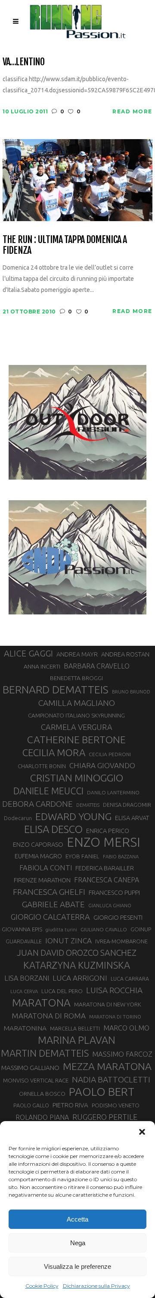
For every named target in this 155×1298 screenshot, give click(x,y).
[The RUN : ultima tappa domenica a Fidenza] (77, 179)
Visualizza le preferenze (77, 1266)
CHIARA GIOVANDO (102, 765)
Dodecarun (18, 818)
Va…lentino (23, 61)
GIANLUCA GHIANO (109, 905)
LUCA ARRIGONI (80, 978)
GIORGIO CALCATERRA (50, 916)
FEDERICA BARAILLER (104, 868)
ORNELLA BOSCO (42, 1093)
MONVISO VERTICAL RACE (35, 1080)
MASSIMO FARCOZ (122, 1054)
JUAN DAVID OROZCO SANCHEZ (76, 953)
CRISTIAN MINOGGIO (76, 777)
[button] (142, 1132)
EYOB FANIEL (82, 856)
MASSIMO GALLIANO (30, 1067)
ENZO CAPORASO (38, 844)
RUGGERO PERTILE (104, 1117)
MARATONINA (24, 1028)
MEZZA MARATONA (107, 1066)
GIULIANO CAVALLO (104, 929)
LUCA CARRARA (130, 979)
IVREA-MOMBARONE (121, 941)
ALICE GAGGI (28, 653)
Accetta (77, 1219)
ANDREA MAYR (77, 654)
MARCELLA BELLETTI (75, 1028)
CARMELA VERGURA (76, 727)
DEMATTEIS (87, 805)
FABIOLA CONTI (45, 867)
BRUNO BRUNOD (131, 691)
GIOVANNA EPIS (22, 929)
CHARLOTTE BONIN (42, 766)
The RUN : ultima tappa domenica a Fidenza (65, 245)
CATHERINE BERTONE (76, 739)
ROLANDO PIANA (42, 1117)
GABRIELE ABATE (53, 904)
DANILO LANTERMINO (113, 792)
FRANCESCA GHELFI (49, 892)
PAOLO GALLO (31, 1105)
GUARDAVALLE (24, 941)
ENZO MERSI (103, 842)
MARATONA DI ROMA (49, 1016)
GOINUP (140, 929)
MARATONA (41, 1002)
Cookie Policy (42, 1286)
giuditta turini (61, 929)
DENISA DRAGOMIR (127, 805)
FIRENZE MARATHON (42, 880)
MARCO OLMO (126, 1028)
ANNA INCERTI (42, 666)
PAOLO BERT (101, 1091)
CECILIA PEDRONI (110, 754)
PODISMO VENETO (116, 1105)
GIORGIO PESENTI (118, 917)
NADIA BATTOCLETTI (111, 1079)
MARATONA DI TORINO (115, 1016)
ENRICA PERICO (107, 830)
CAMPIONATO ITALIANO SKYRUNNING (76, 715)
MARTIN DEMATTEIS (45, 1053)
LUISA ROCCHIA (114, 990)
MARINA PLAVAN (76, 1040)
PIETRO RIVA (70, 1105)
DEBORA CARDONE (37, 804)
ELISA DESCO (53, 829)
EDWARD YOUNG (73, 816)
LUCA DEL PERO (62, 991)
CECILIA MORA (53, 752)
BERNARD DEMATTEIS (55, 689)
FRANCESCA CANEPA (106, 880)
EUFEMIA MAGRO (38, 856)
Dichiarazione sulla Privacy (96, 1286)
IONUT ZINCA (68, 940)
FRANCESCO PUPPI (114, 892)
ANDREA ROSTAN (125, 654)
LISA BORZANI (26, 978)
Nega (77, 1242)
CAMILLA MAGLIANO (76, 703)
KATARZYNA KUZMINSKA (76, 965)
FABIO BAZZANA (121, 856)
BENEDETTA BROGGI (76, 678)
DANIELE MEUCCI (48, 791)
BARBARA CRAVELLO (97, 666)
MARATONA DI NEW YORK (107, 1004)
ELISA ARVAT (132, 817)
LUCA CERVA (24, 991)
